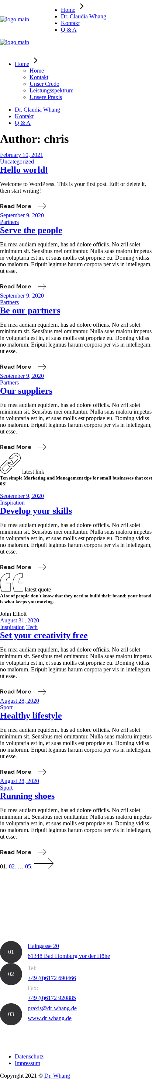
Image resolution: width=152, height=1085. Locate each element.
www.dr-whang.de (50, 1018)
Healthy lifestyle (31, 715)
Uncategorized (17, 161)
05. (28, 866)
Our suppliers (26, 391)
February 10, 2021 (21, 155)
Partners (9, 222)
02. (12, 866)
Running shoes (27, 796)
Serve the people (31, 230)
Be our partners (30, 310)
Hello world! (24, 170)
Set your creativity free (44, 635)
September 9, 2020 (22, 215)
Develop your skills (36, 511)
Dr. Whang (57, 1075)
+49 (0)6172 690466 (52, 978)
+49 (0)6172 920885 (52, 998)
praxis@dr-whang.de (52, 1008)
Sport (6, 707)
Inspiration (12, 502)
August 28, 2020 (19, 701)
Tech (32, 627)
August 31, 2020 (19, 620)
